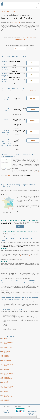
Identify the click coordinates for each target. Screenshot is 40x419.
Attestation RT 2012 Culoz (4, 391)
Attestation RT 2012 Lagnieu (5, 355)
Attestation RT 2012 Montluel (5, 352)
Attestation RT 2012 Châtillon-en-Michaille (7, 383)
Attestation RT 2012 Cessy (4, 374)
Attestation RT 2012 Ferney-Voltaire (6, 350)
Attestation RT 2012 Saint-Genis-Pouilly (6, 347)
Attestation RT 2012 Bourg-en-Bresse (6, 338)
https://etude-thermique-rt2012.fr (32, 414)
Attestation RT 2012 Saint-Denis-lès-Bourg (7, 361)
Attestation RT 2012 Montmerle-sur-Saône (7, 373)
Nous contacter (6, 413)
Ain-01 (5, 11)
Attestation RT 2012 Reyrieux (5, 369)
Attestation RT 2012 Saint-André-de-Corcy (7, 386)
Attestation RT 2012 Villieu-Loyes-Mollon (6, 387)
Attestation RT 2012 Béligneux (5, 392)
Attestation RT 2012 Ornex (4, 382)
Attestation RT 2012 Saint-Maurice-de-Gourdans (7, 401)
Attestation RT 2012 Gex (4, 343)
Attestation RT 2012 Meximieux (5, 351)
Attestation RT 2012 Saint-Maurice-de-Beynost (7, 372)
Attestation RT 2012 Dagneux (5, 370)
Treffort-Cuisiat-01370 (11, 11)
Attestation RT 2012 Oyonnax (5, 339)
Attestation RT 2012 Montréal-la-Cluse (6, 378)
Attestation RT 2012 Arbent (5, 379)
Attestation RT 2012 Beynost (5, 365)
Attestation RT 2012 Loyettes (5, 400)
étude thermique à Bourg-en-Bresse (25, 255)
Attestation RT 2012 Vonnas (5, 395)
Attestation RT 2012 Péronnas (5, 356)
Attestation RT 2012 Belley (4, 346)
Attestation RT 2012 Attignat (5, 394)
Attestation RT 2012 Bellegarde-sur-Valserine (7, 342)
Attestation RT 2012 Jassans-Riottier (6, 357)
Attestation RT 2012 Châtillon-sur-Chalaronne (7, 364)
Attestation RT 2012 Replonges (5, 381)
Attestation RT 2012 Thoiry (4, 363)
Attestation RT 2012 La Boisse (5, 390)
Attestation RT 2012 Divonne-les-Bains (6, 348)
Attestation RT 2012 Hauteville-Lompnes (6, 368)
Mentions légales (6, 412)
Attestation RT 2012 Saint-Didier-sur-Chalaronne (7, 396)
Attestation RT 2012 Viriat (4, 359)
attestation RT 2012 (9, 175)
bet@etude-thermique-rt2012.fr (6, 0)
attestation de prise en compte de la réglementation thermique (26, 293)
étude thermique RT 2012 (16, 22)
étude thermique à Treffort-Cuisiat (28, 37)
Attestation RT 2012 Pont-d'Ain (5, 399)
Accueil (37, 7)
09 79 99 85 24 (19, 0)
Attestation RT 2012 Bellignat (5, 377)
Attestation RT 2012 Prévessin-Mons (6, 360)
